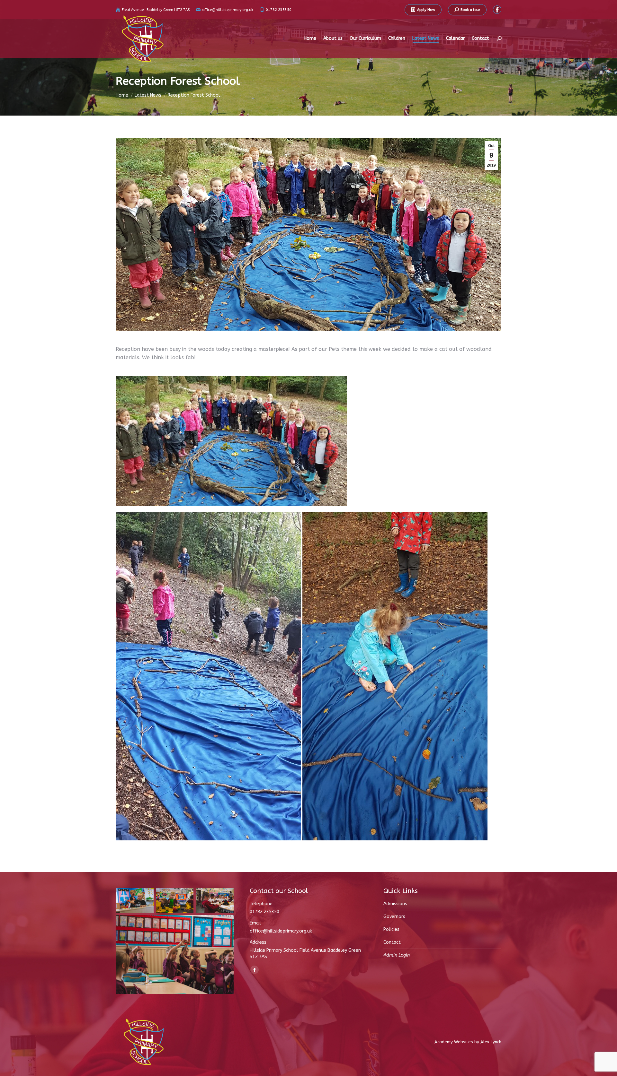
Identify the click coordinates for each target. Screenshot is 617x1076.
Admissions (395, 904)
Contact (392, 942)
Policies (391, 929)
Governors (394, 916)
